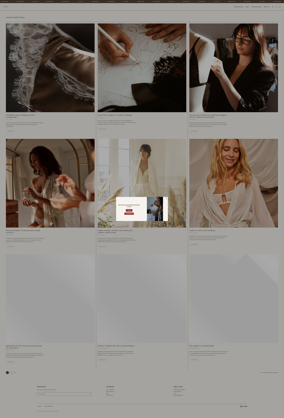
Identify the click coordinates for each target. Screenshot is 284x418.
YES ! (129, 210)
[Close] (166, 198)
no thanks (129, 213)
